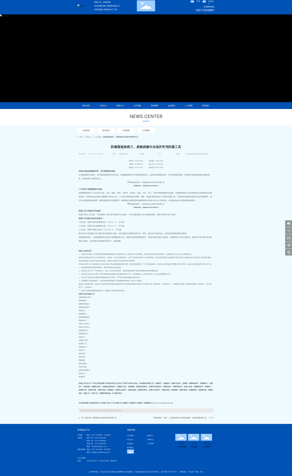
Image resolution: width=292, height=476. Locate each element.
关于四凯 (130, 435)
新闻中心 (88, 137)
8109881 (107, 435)
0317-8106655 (100, 441)
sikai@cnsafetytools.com (100, 452)
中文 (198, 1)
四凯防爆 (146, 61)
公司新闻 (146, 130)
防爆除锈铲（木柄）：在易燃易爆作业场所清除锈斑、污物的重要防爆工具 (180, 418)
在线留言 (130, 443)
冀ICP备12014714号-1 (169, 472)
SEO (201, 472)
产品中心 (130, 439)
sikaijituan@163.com (99, 446)
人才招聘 (150, 443)
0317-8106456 (100, 443)
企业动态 (86, 130)
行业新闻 (126, 130)
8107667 (107, 449)
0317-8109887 (205, 10)
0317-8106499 (100, 438)
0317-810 (95, 449)
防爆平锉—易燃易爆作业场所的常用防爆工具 (101, 418)
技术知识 (106, 130)
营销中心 (150, 439)
